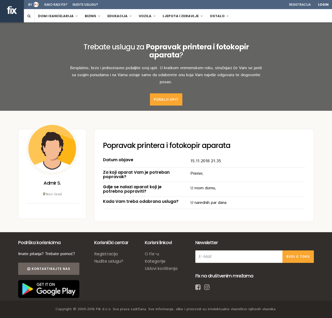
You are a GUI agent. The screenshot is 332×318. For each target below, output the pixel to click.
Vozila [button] (145, 16)
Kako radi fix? (55, 4)
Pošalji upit (166, 99)
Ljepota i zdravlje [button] (181, 16)
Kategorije (155, 261)
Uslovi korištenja (161, 268)
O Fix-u (152, 254)
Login (323, 4)
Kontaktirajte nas (50, 269)
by (30, 4)
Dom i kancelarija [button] (56, 16)
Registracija (300, 4)
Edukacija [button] (117, 16)
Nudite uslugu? (85, 4)
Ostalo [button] (217, 16)
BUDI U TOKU (298, 256)
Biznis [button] (91, 16)
